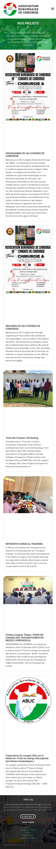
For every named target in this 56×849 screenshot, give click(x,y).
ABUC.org (28, 799)
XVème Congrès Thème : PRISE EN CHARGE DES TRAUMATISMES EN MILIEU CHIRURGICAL (25, 637)
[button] (52, 8)
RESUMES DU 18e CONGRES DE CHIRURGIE (23, 327)
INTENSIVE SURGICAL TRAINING (24, 543)
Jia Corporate (30, 845)
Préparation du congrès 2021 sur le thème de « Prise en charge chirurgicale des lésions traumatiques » (27, 758)
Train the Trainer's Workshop (22, 437)
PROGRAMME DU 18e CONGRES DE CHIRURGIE (25, 155)
